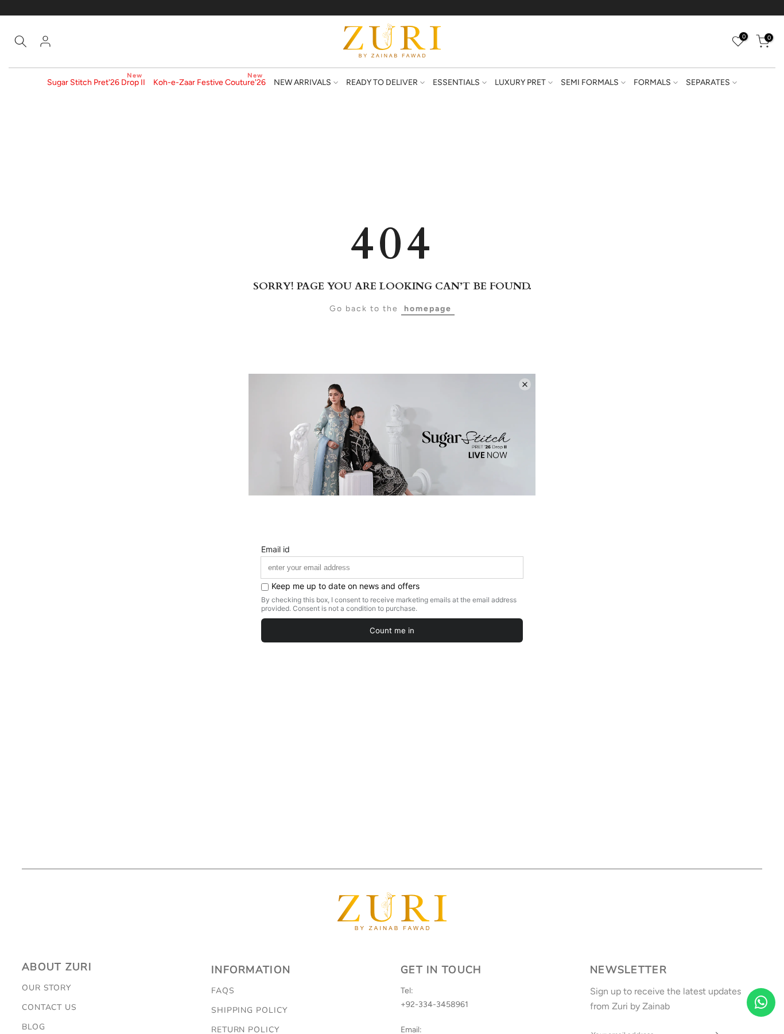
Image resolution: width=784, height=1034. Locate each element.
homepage (428, 308)
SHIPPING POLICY (249, 1010)
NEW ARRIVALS (302, 82)
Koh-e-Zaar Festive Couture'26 (209, 82)
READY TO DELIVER (382, 82)
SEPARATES (708, 82)
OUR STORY (46, 987)
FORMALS (652, 82)
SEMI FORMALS (590, 82)
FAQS (223, 990)
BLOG (33, 1026)
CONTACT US (49, 1007)
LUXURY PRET (520, 82)
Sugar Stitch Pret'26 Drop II (96, 82)
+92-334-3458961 (434, 1004)
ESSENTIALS (456, 82)
